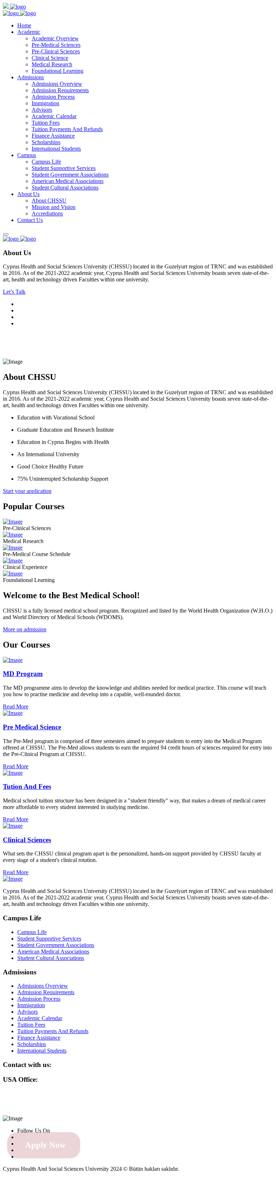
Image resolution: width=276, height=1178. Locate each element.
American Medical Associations (68, 181)
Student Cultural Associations (65, 188)
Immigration (45, 103)
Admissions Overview (57, 84)
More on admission (24, 629)
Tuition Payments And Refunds (67, 129)
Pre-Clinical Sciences (56, 51)
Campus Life (46, 162)
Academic (28, 32)
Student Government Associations (70, 175)
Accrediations (47, 213)
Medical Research (52, 64)
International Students (56, 149)
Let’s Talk (14, 292)
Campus (26, 155)
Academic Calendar (54, 116)
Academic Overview (55, 38)
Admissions (30, 77)
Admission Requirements (60, 90)
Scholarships (46, 142)
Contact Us (30, 220)
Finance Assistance (53, 136)
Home (24, 25)
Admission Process (53, 97)
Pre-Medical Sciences (56, 45)
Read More (15, 706)
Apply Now (45, 1145)
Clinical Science (50, 58)
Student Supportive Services (64, 168)
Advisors (42, 110)
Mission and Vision (53, 207)
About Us (28, 194)
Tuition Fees (46, 123)
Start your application (27, 491)
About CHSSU (49, 200)
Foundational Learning (57, 71)
